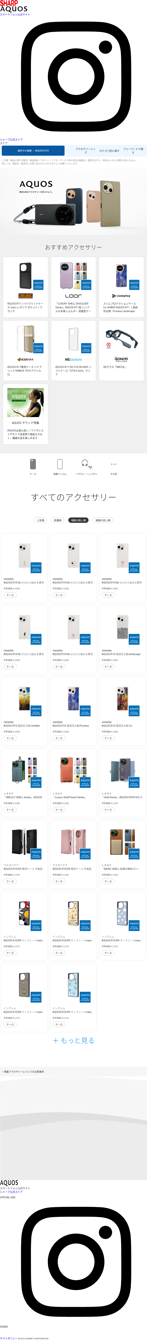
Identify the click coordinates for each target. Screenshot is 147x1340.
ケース (10, 595)
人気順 (40, 520)
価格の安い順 (103, 520)
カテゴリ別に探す (109, 150)
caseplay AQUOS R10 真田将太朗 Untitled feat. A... (22, 726)
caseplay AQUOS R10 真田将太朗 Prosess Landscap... (71, 726)
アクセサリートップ (85, 151)
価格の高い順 (78, 520)
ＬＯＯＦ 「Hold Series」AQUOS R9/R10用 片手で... (122, 797)
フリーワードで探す (133, 151)
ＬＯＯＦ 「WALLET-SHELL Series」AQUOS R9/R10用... (23, 797)
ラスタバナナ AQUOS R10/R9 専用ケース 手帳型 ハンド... (23, 869)
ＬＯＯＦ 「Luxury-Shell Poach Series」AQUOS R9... (70, 797)
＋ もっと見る (73, 1040)
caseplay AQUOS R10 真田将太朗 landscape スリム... (121, 654)
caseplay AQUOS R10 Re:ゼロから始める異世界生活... (24, 582)
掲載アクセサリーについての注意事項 (24, 1071)
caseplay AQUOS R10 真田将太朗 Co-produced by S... (117, 726)
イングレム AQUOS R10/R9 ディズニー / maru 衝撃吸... (23, 940)
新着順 (57, 520)
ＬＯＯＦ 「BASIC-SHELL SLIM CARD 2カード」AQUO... (121, 869)
